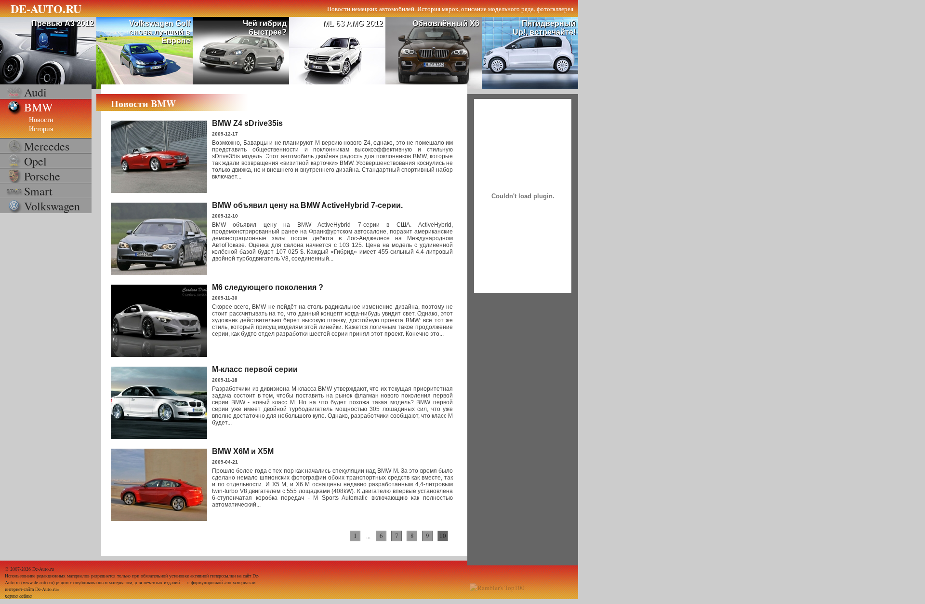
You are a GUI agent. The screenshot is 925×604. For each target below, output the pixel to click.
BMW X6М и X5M (243, 451)
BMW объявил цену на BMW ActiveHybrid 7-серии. (307, 205)
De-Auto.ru (43, 568)
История (41, 128)
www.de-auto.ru (38, 582)
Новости (41, 119)
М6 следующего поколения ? (267, 287)
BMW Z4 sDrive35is (247, 123)
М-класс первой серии (255, 369)
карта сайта (18, 595)
